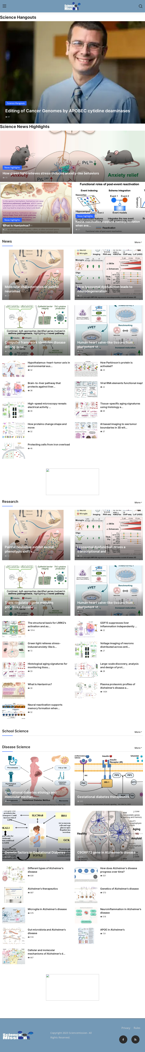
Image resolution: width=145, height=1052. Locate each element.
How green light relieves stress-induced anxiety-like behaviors (51, 173)
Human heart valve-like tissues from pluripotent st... (105, 345)
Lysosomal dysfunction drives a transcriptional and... (101, 549)
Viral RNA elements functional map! (121, 383)
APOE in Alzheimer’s (112, 929)
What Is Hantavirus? (16, 225)
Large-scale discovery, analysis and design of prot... (119, 665)
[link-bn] (72, 482)
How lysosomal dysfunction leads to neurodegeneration (104, 289)
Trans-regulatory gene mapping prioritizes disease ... (29, 605)
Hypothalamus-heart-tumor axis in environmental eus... (49, 364)
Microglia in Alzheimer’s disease (47, 909)
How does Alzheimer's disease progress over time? (118, 870)
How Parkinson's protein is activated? (116, 364)
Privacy (125, 1028)
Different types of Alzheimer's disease (45, 870)
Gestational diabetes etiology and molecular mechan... (30, 795)
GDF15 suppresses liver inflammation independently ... (118, 624)
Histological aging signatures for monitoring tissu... (47, 665)
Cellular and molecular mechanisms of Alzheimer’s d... (46, 952)
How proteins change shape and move (47, 425)
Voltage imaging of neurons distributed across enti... (117, 645)
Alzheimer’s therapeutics (43, 888)
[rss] (135, 1039)
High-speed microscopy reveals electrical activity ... (47, 405)
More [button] (137, 242)
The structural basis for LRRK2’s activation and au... (47, 624)
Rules (137, 1028)
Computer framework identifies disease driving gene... (35, 345)
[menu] (4, 6)
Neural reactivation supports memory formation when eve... (108, 223)
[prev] (6, 72)
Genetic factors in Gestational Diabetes (35, 852)
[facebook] (123, 1039)
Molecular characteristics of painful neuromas (32, 289)
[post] (72, 72)
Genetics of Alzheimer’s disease (119, 888)
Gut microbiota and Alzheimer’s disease (47, 931)
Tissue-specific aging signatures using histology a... (120, 405)
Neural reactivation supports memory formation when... (45, 706)
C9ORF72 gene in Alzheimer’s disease (106, 852)
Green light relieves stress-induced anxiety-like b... (44, 645)
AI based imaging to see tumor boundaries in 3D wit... (118, 425)
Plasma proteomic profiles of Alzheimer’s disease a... (117, 686)
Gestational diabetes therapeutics (103, 797)
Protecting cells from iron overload (49, 444)
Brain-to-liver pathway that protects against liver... (44, 385)
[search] (140, 6)
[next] (139, 72)
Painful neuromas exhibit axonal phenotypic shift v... (29, 549)
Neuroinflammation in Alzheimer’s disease (120, 911)
